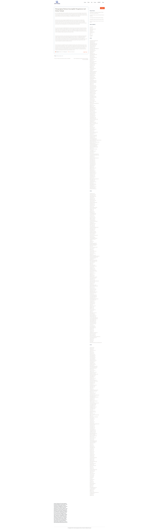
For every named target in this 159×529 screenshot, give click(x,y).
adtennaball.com (92, 387)
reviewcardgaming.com (93, 139)
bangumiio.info (92, 459)
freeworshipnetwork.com (93, 261)
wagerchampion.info (93, 118)
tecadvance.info (92, 451)
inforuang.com (92, 417)
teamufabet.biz (92, 362)
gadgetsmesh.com (92, 92)
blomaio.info (91, 462)
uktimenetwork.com (93, 194)
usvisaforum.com (92, 216)
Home (85, 2)
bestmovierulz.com (92, 217)
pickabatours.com (92, 47)
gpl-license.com (92, 286)
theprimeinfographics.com (94, 146)
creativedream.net (92, 408)
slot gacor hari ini (56, 507)
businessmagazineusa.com (94, 132)
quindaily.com (92, 328)
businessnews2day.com (93, 135)
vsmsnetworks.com (93, 350)
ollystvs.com (92, 104)
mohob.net (91, 70)
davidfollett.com (92, 212)
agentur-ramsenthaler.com (94, 123)
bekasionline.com (92, 354)
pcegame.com (92, 307)
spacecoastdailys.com (93, 320)
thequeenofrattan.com (93, 109)
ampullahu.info (92, 455)
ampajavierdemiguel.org (93, 202)
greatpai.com (92, 259)
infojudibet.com (92, 51)
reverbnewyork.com (93, 214)
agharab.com (92, 254)
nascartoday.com (92, 303)
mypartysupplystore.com (93, 207)
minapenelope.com (92, 220)
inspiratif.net (92, 349)
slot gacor (64, 505)
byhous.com (91, 486)
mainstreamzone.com (93, 87)
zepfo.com (91, 311)
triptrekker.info (92, 125)
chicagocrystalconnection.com (94, 492)
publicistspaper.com (93, 327)
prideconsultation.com (93, 61)
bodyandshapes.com (93, 335)
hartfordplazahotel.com (93, 487)
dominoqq (58, 503)
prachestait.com (92, 446)
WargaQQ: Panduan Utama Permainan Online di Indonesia (97, 15)
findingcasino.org (92, 114)
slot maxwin (65, 506)
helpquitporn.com (92, 290)
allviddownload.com (93, 364)
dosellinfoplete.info (93, 463)
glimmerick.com (92, 211)
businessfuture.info (93, 50)
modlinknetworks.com (93, 172)
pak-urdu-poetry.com (93, 101)
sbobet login (58, 515)
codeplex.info (92, 241)
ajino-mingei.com (92, 225)
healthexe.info (92, 449)
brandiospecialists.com (93, 385)
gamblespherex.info (93, 122)
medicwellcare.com (93, 133)
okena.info (91, 242)
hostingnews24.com (93, 292)
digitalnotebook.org (93, 73)
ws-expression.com (93, 309)
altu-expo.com (92, 250)
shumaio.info (92, 467)
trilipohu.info (92, 494)
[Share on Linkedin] (86, 52)
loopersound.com (92, 219)
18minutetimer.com (93, 85)
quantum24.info (92, 130)
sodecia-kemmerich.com (93, 149)
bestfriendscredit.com (93, 245)
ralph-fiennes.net (92, 413)
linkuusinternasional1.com (94, 235)
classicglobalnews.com (93, 337)
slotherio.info (92, 468)
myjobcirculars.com (92, 373)
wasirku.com (91, 443)
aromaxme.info (92, 456)
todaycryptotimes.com (93, 315)
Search (102, 8)
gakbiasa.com (92, 490)
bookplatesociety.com (93, 232)
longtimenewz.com (92, 173)
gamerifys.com (92, 348)
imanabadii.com (92, 493)
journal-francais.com (93, 437)
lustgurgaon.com (92, 65)
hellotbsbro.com (92, 95)
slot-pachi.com (92, 76)
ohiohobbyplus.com (93, 223)
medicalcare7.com (92, 386)
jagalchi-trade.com (92, 218)
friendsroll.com (92, 236)
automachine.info (92, 116)
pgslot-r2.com (92, 308)
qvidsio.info (91, 466)
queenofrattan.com (92, 108)
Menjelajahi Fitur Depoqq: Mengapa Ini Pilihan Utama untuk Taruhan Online (96, 13)
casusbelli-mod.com (93, 231)
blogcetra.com (92, 102)
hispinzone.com (92, 379)
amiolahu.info (92, 453)
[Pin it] (85, 52)
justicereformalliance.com (93, 221)
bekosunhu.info (92, 460)
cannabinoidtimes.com (93, 80)
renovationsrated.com (93, 322)
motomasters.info (92, 127)
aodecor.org (91, 472)
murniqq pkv (56, 517)
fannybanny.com (92, 169)
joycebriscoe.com (92, 205)
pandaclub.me (92, 484)
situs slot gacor (59, 508)
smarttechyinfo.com (93, 72)
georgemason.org (92, 41)
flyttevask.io (91, 485)
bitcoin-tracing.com (92, 334)
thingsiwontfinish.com (93, 188)
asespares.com (92, 267)
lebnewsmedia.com (93, 233)
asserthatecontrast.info (93, 457)
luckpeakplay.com (92, 175)
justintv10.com (92, 438)
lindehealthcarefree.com (93, 44)
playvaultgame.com (93, 183)
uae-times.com (92, 347)
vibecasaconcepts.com (93, 129)
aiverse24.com (92, 330)
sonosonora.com (92, 234)
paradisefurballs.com (93, 78)
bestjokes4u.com (92, 64)
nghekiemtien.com (92, 442)
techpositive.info (92, 99)
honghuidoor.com (92, 382)
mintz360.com (92, 69)
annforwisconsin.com (93, 208)
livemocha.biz (92, 476)
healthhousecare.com (93, 288)
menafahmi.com (92, 301)
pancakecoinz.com (92, 59)
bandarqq (62, 513)
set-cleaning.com (92, 325)
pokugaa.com (92, 182)
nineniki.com (91, 384)
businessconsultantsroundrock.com (95, 336)
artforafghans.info (92, 447)
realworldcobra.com (93, 115)
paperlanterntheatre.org (93, 260)
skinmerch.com (92, 215)
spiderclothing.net (92, 237)
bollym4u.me (92, 482)
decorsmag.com (92, 365)
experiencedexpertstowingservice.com (95, 140)
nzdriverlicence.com (93, 305)
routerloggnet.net (92, 376)
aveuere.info (91, 79)
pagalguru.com (92, 306)
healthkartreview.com (93, 289)
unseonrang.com (92, 100)
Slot (91, 2)
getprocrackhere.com (93, 167)
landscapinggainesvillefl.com (94, 298)
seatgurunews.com (92, 239)
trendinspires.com (92, 427)
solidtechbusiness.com (93, 138)
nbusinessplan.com (92, 355)
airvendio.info (92, 448)
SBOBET (99, 2)
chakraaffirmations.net (93, 63)
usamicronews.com (92, 176)
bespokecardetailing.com (93, 244)
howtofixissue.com (92, 361)
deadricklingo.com (92, 120)
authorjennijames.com (93, 251)
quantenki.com (92, 131)
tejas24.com (91, 444)
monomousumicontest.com (94, 119)
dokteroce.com (92, 436)
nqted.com (91, 304)
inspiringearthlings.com (93, 295)
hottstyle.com (92, 293)
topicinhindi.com (92, 42)
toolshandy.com (92, 425)
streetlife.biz (92, 477)
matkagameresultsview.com (94, 390)
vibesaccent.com (92, 201)
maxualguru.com (92, 74)
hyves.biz (91, 478)
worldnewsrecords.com (93, 136)
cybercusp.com (92, 338)
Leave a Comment (71, 51)
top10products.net (92, 46)
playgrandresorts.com (93, 184)
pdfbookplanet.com (92, 107)
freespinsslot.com (92, 77)
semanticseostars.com (93, 86)
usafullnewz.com (92, 193)
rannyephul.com (92, 428)
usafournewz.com (92, 198)
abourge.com (92, 263)
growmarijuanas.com (93, 88)
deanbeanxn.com (92, 53)
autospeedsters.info (93, 117)
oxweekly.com (92, 422)
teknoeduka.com (92, 313)
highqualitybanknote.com (93, 291)
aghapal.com (91, 249)
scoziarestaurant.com (93, 323)
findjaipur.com (92, 209)
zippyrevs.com (92, 371)
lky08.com (91, 412)
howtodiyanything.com (93, 294)
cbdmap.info (91, 52)
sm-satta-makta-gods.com (94, 317)
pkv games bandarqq (63, 503)
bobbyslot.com (92, 67)
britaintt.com (92, 339)
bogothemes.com (92, 224)
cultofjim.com (92, 210)
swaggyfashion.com (93, 430)
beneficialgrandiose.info (93, 461)
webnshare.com (92, 89)
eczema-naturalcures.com (93, 247)
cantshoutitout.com (93, 357)
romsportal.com (92, 185)
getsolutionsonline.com (93, 391)
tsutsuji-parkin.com (93, 253)
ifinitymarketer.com (93, 170)
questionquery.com (92, 432)
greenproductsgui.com (93, 81)
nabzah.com (91, 388)
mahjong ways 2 (61, 521)
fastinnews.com (92, 168)
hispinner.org (92, 392)
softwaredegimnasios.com (94, 318)
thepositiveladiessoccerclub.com (94, 256)
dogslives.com (92, 106)
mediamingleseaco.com (93, 440)
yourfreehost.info (92, 226)
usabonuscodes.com (93, 316)
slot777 (65, 521)
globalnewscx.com (92, 105)
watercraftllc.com (92, 262)
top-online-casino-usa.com (94, 381)
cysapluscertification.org (93, 469)
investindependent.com (93, 296)
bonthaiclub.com (92, 230)
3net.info (91, 240)
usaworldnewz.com (93, 195)
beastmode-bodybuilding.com (94, 48)
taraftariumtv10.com (93, 431)
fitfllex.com (91, 415)
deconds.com (92, 340)
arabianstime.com (92, 268)
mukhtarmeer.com (92, 302)
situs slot (91, 28)
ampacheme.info (92, 454)
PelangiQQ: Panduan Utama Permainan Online (97, 19)
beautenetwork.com (93, 333)
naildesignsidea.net (93, 258)
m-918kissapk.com (92, 488)
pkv (62, 506)
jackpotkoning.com (92, 171)
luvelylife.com (92, 419)
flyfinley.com (92, 60)
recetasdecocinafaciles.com (94, 257)
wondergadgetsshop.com (93, 238)
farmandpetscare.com (93, 96)
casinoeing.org (92, 475)
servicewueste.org (92, 370)
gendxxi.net (91, 126)
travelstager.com (92, 426)
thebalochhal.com (92, 199)
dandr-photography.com (93, 435)
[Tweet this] (84, 52)
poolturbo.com (92, 445)
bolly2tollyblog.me (92, 483)
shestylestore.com (92, 187)
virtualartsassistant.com (93, 145)
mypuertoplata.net (92, 359)
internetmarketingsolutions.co (94, 103)
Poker (89, 2)
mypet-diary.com (92, 421)
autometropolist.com (93, 270)
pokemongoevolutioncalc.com (94, 178)
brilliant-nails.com (92, 434)
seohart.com (91, 324)
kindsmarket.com (92, 418)
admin (66, 51)
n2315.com (91, 409)
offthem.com (92, 351)
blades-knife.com (92, 111)
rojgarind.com (92, 83)
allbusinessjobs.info (93, 45)
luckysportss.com (92, 174)
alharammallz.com (92, 265)
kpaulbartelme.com (93, 143)
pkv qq (65, 513)
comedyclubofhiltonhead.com (94, 144)
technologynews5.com (93, 312)
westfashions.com (92, 424)
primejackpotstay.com (93, 181)
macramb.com (92, 420)
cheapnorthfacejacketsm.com (94, 227)
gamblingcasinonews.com (93, 366)
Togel (103, 2)
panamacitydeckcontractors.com (94, 423)
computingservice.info (93, 97)
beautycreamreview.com (93, 271)
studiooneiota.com (92, 113)
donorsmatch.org (92, 473)
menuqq (55, 503)
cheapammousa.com (93, 255)
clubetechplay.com (92, 164)
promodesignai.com (93, 326)
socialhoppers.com (92, 407)
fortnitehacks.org (92, 470)
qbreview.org (92, 369)
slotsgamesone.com (93, 378)
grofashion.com (92, 177)
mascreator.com (92, 300)
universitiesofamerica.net (93, 367)
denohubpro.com (92, 110)
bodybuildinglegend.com (93, 433)
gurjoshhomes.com (92, 228)
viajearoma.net (92, 252)
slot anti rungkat (61, 509)
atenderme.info (92, 458)
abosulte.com (92, 329)
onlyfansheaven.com (93, 411)
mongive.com (92, 389)
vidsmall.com (92, 134)
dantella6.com (92, 377)
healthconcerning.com (93, 82)
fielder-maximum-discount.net (94, 414)
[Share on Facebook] (83, 52)
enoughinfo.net (92, 479)
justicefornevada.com (93, 93)
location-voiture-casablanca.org (94, 142)
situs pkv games (62, 504)
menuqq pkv (64, 516)
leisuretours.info (92, 94)
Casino (95, 2)
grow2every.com (92, 287)
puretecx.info (92, 450)
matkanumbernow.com (93, 372)
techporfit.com (92, 353)
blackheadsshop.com (93, 141)
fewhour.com (92, 84)
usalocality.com (92, 197)
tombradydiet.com (92, 229)
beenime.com (92, 148)
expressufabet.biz (92, 358)
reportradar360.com (93, 429)
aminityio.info (92, 452)
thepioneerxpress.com (93, 360)
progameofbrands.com (93, 368)
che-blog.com (92, 58)
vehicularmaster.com (93, 200)
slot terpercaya (56, 506)
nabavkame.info (92, 489)
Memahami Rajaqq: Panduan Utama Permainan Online (97, 22)
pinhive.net (91, 480)
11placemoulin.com (93, 68)
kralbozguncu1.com (93, 297)
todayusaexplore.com (93, 196)
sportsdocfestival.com (93, 186)
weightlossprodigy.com (93, 71)
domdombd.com (92, 165)
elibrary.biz (91, 246)
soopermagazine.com (93, 319)
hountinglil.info (92, 62)
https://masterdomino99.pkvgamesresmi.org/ (60, 522)
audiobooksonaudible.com (94, 332)
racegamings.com (92, 180)
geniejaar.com (92, 66)
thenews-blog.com (92, 314)
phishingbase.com (92, 179)
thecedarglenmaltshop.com (94, 40)
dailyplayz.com (92, 166)
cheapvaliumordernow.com (94, 147)
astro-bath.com (92, 248)
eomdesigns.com (92, 124)
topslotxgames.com (93, 375)
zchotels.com (92, 310)
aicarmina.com (92, 206)
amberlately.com (92, 204)
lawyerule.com (92, 439)
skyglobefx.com (92, 121)
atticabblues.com (92, 269)
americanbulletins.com (93, 266)
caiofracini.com (92, 98)
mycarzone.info (92, 128)
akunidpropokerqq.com (93, 243)
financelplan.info (92, 49)
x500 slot (61, 507)
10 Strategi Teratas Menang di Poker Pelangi (96, 17)
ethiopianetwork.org (93, 91)
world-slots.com (92, 56)
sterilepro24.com (92, 137)
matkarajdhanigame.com (93, 54)
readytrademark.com (93, 321)
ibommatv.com (92, 352)
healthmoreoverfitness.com (94, 374)
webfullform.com (92, 363)
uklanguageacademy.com (93, 43)
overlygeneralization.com (93, 90)
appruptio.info (92, 495)
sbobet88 (60, 506)
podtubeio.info (92, 464)
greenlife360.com (92, 356)
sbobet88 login (62, 515)
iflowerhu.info (92, 491)
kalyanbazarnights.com (93, 380)
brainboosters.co (92, 203)
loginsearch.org (92, 471)
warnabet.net (92, 481)
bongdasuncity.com (92, 75)
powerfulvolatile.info (93, 465)
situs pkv (55, 514)
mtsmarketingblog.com (93, 441)
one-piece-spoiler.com (93, 112)
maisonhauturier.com (93, 299)
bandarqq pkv (65, 510)
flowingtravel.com (92, 383)
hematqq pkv (60, 517)
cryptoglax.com (92, 222)
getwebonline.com (92, 410)
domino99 (91, 27)
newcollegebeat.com (93, 213)
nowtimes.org (92, 474)
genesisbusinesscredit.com (94, 416)
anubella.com (92, 331)
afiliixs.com (91, 264)
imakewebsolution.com (93, 57)
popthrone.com (92, 55)
